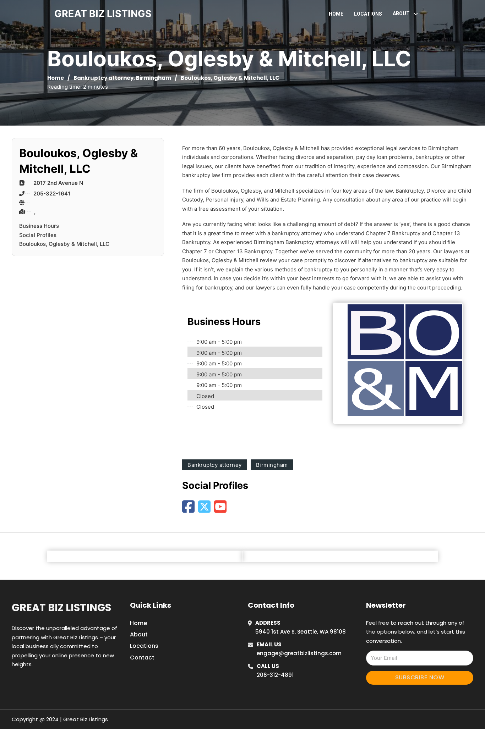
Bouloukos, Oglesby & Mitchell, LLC (64, 244)
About (139, 634)
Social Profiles (37, 235)
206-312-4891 (275, 675)
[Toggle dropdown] (415, 13)
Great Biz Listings (61, 608)
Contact (142, 657)
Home (336, 14)
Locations (368, 14)
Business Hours (39, 225)
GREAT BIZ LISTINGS (103, 14)
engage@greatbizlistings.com (299, 653)
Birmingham (153, 78)
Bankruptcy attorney (103, 78)
